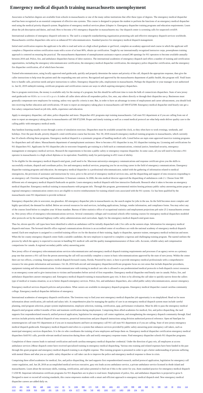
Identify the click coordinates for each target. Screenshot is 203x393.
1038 (28, 390)
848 (146, 387)
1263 (106, 390)
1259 (125, 387)
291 (50, 390)
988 (83, 387)
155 (63, 390)
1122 (14, 390)
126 (56, 390)
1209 (43, 390)
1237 (113, 390)
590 (159, 387)
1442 (49, 387)
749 (91, 390)
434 (70, 390)
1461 (111, 387)
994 (85, 390)
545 (27, 387)
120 (165, 387)
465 (98, 390)
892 (34, 387)
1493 (121, 390)
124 (186, 387)
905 (103, 387)
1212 (56, 387)
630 (96, 387)
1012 (179, 387)
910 (35, 390)
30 (172, 387)
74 (69, 387)
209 (128, 390)
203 (118, 387)
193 (142, 390)
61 (153, 387)
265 (21, 387)
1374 (14, 387)
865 (21, 390)
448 (41, 387)
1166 (76, 387)
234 (135, 390)
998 (132, 387)
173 (90, 387)
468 (139, 387)
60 (63, 387)
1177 (78, 390)
